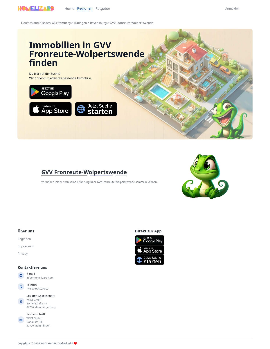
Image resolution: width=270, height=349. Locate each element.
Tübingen (80, 23)
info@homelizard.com (39, 277)
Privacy (23, 254)
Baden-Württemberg (56, 23)
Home (69, 8)
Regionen (85, 8)
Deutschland (30, 23)
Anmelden (231, 8)
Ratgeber (103, 8)
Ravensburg (98, 23)
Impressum (26, 246)
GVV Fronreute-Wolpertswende (131, 23)
